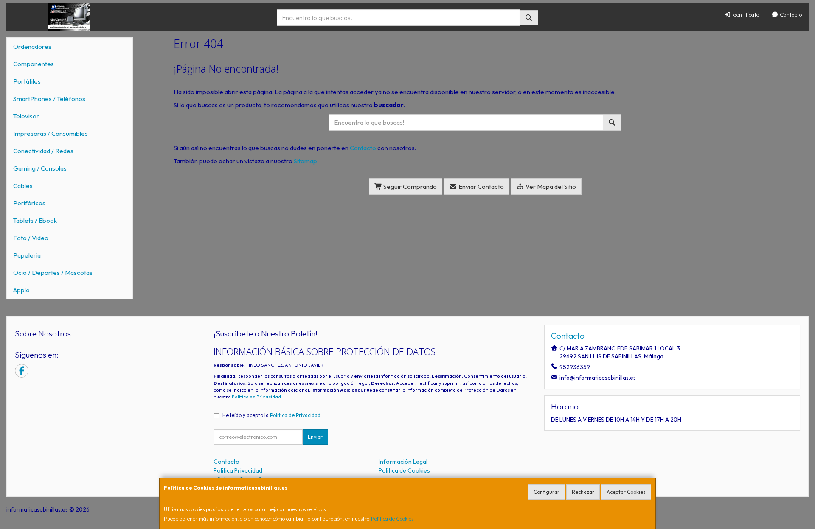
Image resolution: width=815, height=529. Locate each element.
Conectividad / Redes (43, 151)
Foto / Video (30, 238)
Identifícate (745, 14)
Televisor (26, 116)
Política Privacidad (238, 470)
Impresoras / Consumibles (50, 133)
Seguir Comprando (409, 186)
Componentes (33, 64)
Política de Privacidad (256, 397)
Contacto (790, 14)
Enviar (315, 437)
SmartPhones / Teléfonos (49, 99)
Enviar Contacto (480, 186)
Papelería (27, 255)
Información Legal (403, 461)
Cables (23, 186)
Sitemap (305, 161)
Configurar (546, 492)
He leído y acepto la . (272, 415)
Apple (21, 290)
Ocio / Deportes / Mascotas (53, 273)
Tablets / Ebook (35, 220)
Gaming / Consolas (40, 168)
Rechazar (583, 492)
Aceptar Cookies (626, 492)
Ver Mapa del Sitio (550, 186)
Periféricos (29, 203)
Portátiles (27, 81)
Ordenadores (32, 46)
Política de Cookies (392, 518)
